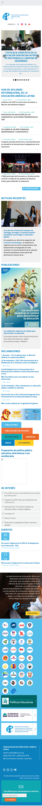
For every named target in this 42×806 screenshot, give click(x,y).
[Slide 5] (22, 80)
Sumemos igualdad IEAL (19, 715)
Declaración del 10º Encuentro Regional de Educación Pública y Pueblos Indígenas (18, 508)
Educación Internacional (19, 729)
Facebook (18, 24)
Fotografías (24, 442)
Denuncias (30, 436)
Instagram (21, 24)
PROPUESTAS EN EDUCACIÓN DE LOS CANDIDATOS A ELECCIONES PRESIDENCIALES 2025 (19, 117)
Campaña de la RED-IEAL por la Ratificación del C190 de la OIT (20, 501)
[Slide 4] (20, 80)
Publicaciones (11, 424)
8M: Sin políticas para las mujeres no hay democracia (17, 377)
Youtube (29, 24)
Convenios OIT (9, 513)
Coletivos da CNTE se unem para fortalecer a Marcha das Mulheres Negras (19, 103)
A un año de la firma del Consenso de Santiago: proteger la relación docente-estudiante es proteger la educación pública (20, 233)
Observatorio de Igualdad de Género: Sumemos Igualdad (20, 523)
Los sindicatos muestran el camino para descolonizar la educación (19, 332)
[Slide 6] (24, 80)
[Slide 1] (13, 80)
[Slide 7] (26, 80)
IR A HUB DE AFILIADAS (30, 188)
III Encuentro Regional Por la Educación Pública (20, 563)
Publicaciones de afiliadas (17, 430)
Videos (8, 442)
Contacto (11, 24)
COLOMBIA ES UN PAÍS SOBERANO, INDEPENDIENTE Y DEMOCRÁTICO (15, 130)
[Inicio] (15, 16)
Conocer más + (32, 613)
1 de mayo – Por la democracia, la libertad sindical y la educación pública (18, 356)
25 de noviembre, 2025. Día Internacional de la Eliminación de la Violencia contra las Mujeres (19, 361)
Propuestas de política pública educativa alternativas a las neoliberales (16, 453)
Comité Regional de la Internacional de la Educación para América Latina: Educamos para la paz (20, 371)
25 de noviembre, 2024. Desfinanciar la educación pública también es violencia (21, 386)
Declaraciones (11, 436)
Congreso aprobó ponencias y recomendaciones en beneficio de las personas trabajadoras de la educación (20, 144)
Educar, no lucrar (10, 518)
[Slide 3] (18, 80)
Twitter (25, 24)
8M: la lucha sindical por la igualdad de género (19, 403)
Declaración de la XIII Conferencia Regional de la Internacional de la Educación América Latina (20, 395)
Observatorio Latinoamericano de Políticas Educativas (19, 701)
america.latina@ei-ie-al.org (13, 753)
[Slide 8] (28, 80)
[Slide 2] (15, 80)
